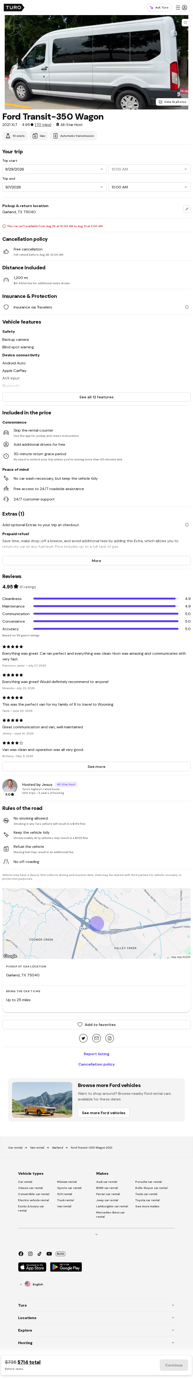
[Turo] (14, 7)
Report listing (96, 1054)
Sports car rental (69, 1188)
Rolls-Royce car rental (151, 1188)
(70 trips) (43, 124)
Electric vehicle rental (33, 1200)
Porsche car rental (148, 1181)
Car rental (15, 1147)
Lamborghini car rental (112, 1206)
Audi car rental (106, 1181)
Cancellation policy (96, 1064)
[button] (181, 7)
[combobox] (187, 209)
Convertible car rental (33, 1194)
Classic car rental (30, 1188)
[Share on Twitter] (83, 1038)
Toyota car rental (147, 1200)
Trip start (9, 160)
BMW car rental (107, 1188)
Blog (60, 1253)
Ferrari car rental (108, 1194)
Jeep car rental (107, 1200)
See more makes (147, 1206)
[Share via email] (96, 1038)
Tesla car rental (146, 1194)
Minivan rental (66, 1181)
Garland (57, 1147)
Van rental (37, 1147)
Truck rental (65, 1200)
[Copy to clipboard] (109, 1038)
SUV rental (64, 1194)
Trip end (8, 178)
